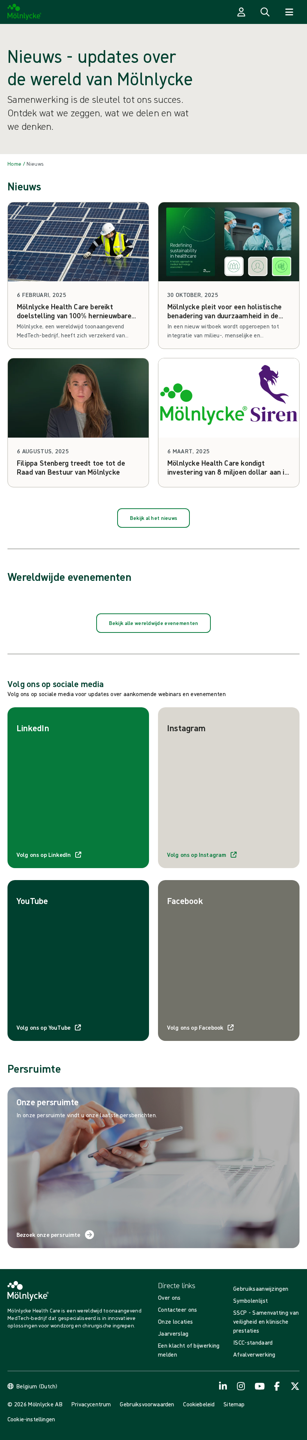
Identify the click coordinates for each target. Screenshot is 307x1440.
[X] (295, 1386)
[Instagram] (241, 1386)
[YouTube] (259, 1386)
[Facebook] (277, 1386)
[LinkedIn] (223, 1386)
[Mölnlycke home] (24, 12)
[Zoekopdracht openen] (265, 11)
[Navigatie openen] (289, 11)
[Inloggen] (241, 11)
